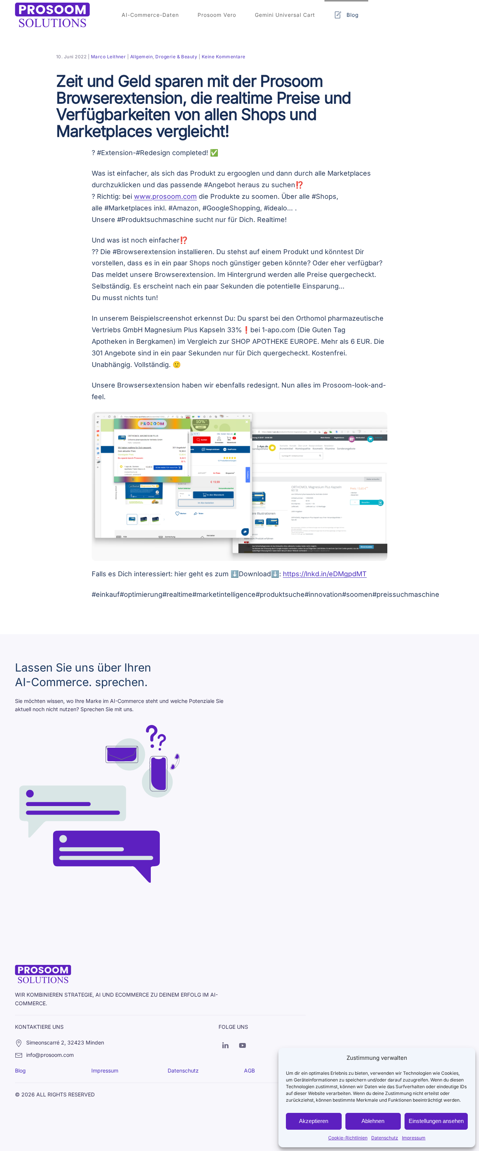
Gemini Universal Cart (285, 15)
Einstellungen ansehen (436, 1121)
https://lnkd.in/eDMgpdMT (325, 574)
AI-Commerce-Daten (150, 15)
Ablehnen (372, 1121)
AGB (249, 1070)
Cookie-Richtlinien (347, 1138)
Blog (353, 15)
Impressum (413, 1138)
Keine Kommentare (223, 56)
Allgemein (141, 56)
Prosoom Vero (217, 15)
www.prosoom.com (165, 196)
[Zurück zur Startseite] (52, 15)
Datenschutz (384, 1138)
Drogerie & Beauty (176, 56)
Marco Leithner (108, 56)
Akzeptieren (313, 1121)
